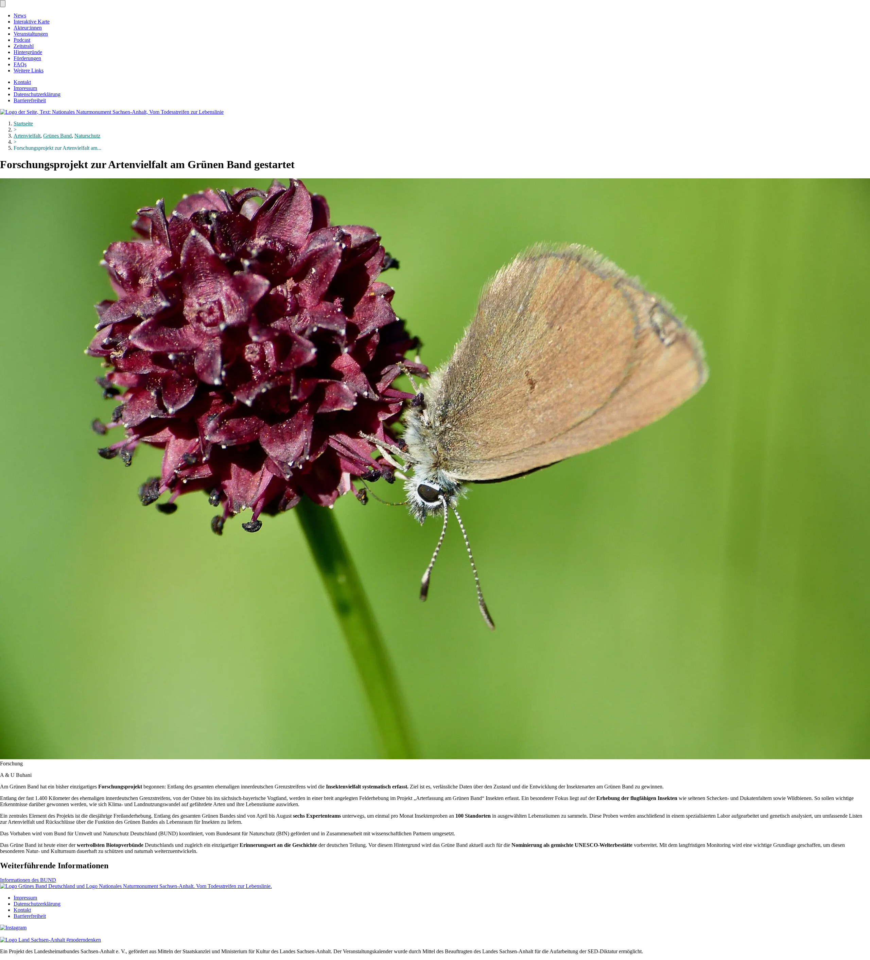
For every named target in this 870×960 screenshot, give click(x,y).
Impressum (25, 88)
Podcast (22, 40)
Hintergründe (28, 52)
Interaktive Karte (32, 21)
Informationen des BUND (28, 880)
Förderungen (27, 58)
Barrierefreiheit (30, 100)
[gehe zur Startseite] (112, 112)
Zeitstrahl (24, 46)
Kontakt (22, 82)
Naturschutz (87, 136)
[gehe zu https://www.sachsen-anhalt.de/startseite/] (50, 940)
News (20, 15)
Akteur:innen (28, 28)
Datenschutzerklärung (37, 94)
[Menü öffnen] (2, 3)
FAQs (20, 64)
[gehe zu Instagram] (13, 927)
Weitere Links (29, 70)
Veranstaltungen (31, 34)
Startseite (23, 123)
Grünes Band (57, 136)
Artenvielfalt (27, 136)
